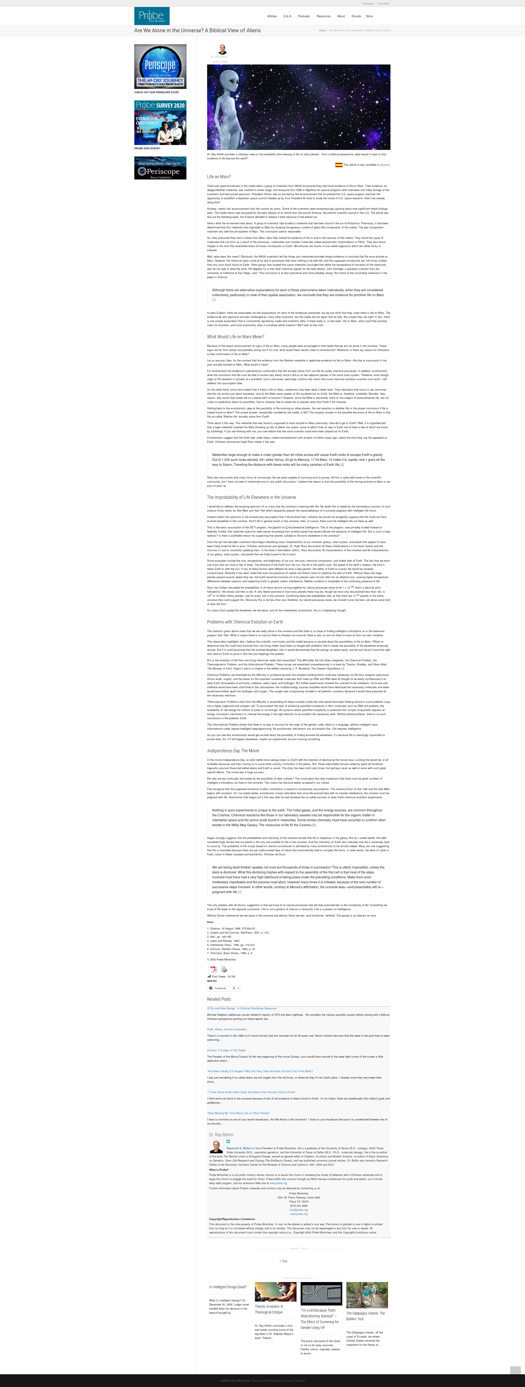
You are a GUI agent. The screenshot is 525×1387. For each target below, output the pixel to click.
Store (369, 16)
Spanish (385, 165)
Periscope (368, 3)
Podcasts (304, 16)
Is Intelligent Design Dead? (228, 1287)
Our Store (383, 3)
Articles (272, 16)
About (341, 16)
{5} (342, 668)
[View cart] (379, 16)
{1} (214, 299)
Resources (324, 16)
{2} (342, 464)
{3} (219, 550)
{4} (241, 668)
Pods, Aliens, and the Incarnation (227, 1029)
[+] (276, 1291)
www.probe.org (278, 1183)
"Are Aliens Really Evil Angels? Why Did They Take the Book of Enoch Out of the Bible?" (260, 1071)
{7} (240, 891)
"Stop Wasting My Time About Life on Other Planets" (238, 1113)
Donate (356, 16)
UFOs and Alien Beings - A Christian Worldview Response (241, 1008)
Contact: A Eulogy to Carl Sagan (226, 1050)
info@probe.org (299, 1210)
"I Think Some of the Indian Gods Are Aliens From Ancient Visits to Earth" (251, 1092)
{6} (314, 824)
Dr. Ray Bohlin (221, 1134)
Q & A (288, 16)
